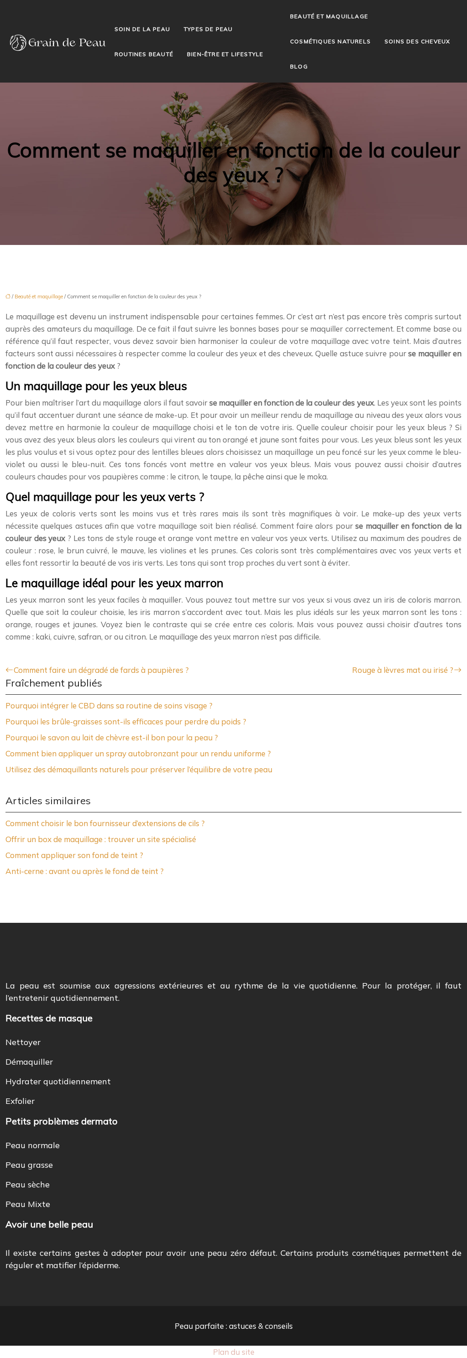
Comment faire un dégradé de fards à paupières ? (101, 670)
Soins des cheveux (417, 41)
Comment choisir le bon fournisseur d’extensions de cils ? (105, 823)
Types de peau (208, 29)
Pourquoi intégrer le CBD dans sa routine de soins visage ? (109, 705)
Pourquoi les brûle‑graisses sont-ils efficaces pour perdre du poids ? (125, 721)
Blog (299, 66)
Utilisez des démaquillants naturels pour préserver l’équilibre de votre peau (138, 769)
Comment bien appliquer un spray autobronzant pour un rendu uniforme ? (138, 753)
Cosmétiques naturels (330, 41)
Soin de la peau (142, 29)
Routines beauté (143, 54)
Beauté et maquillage (329, 16)
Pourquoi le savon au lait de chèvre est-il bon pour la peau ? (111, 737)
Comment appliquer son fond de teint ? (74, 855)
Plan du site (233, 1352)
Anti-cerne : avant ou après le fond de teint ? (84, 871)
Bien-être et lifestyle (225, 54)
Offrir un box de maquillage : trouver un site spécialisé (100, 839)
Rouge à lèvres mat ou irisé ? (402, 670)
